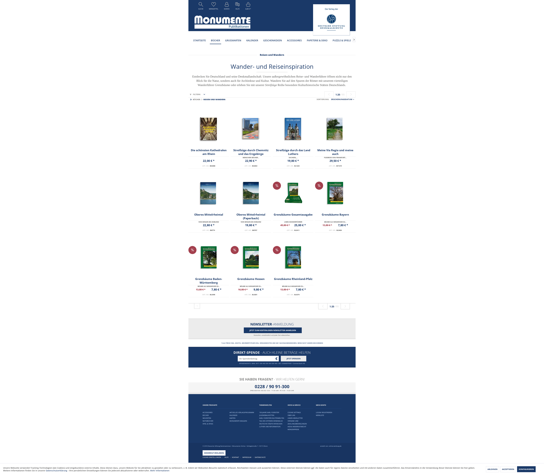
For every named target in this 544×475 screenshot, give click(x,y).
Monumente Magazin (238, 421)
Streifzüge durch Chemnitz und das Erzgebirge (250, 152)
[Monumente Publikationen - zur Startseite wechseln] (222, 22)
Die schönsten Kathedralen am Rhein (209, 152)
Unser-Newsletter (295, 418)
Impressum (246, 457)
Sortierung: (323, 99)
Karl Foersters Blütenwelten (271, 418)
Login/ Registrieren (324, 412)
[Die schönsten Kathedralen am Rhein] (208, 128)
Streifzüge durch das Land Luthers (293, 152)
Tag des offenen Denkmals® (271, 421)
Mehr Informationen (159, 470)
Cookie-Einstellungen (212, 457)
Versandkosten (266, 343)
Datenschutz (260, 457)
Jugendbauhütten (266, 415)
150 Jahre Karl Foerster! (269, 412)
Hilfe (226, 457)
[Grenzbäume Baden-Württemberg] (208, 257)
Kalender (233, 415)
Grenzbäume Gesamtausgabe (293, 214)
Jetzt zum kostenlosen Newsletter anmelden (272, 330)
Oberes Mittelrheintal (208, 214)
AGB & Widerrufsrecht (297, 426)
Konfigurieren (526, 469)
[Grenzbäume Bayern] (335, 193)
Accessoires (207, 412)
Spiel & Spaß (208, 424)
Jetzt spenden (294, 358)
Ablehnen (492, 469)
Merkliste (320, 415)
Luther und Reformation (269, 426)
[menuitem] (200, 6)
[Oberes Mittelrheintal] (208, 193)
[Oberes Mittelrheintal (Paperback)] (251, 193)
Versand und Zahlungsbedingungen (297, 422)
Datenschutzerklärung (56, 470)
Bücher (206, 415)
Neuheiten (207, 418)
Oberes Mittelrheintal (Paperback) (250, 216)
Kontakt (235, 457)
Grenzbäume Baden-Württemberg (208, 280)
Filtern (196, 94)
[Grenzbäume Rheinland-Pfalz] (293, 257)
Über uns (291, 415)
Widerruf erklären (214, 453)
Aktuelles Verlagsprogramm (242, 412)
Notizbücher (208, 421)
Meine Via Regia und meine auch (335, 152)
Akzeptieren (508, 469)
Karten (232, 418)
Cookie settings (294, 412)
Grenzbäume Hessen (250, 279)
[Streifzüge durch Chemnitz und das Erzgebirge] (251, 128)
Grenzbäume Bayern (335, 214)
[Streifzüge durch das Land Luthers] (293, 128)
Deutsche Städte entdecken (270, 424)
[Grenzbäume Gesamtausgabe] (293, 193)
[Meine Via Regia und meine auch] (335, 128)
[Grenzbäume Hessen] (251, 257)
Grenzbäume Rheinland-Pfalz (293, 279)
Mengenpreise (293, 429)
